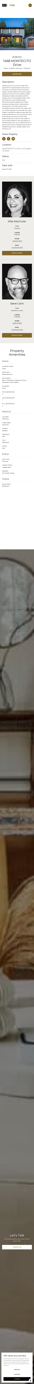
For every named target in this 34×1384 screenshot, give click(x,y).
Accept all (17, 1379)
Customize (17, 1374)
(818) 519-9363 (17, 323)
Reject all (17, 1369)
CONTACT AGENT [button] (17, 253)
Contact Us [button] (17, 1247)
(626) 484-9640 (17, 241)
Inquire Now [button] (17, 74)
